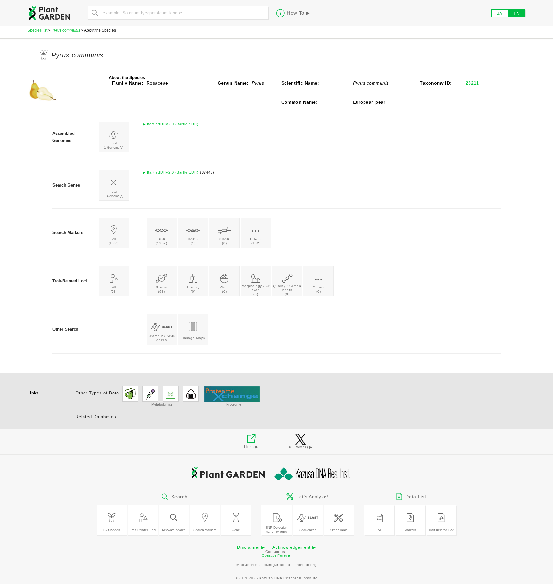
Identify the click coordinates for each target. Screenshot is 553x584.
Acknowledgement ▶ (294, 547)
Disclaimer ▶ (251, 547)
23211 (472, 82)
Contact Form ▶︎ (276, 555)
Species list (37, 30)
